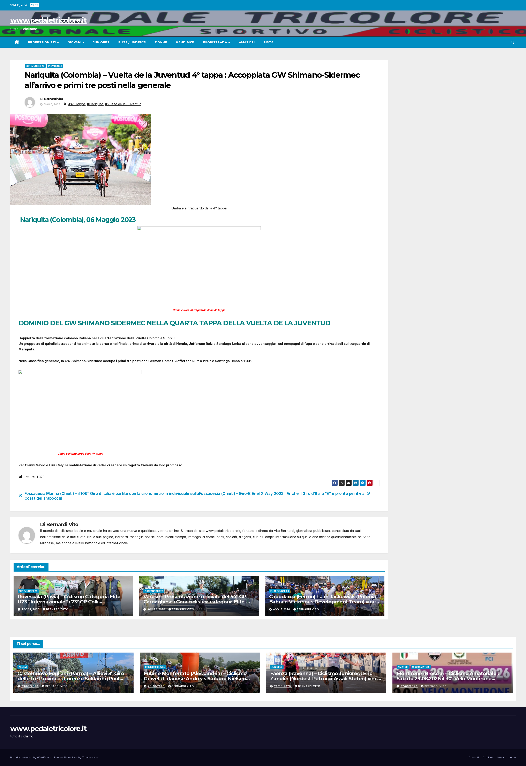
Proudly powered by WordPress (31, 757)
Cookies (488, 757)
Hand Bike (185, 42)
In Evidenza (55, 66)
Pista (269, 42)
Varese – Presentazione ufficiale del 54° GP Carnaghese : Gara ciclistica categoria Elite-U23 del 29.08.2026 (194, 602)
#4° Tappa (76, 104)
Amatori (247, 42)
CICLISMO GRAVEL (155, 667)
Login (512, 757)
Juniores (101, 42)
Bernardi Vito (53, 99)
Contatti (474, 757)
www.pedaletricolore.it (48, 20)
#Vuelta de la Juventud (123, 104)
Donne (161, 42)
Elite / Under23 (132, 42)
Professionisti (42, 42)
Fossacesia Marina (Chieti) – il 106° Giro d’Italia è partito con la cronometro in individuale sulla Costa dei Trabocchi (111, 496)
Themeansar (90, 757)
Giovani (75, 42)
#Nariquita (95, 104)
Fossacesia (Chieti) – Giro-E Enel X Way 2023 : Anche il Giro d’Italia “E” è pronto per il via (282, 493)
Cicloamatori (420, 667)
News (501, 757)
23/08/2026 (30, 686)
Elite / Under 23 (35, 66)
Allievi (23, 667)
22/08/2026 (283, 686)
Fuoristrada (215, 42)
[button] (512, 42)
